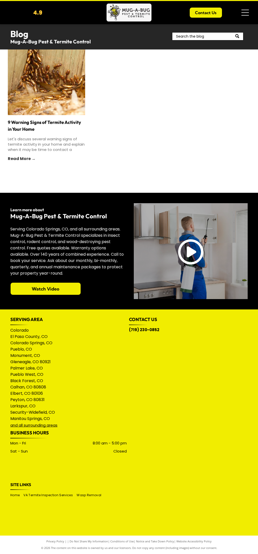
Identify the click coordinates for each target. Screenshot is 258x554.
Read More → (22, 159)
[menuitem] (16, 495)
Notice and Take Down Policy (155, 541)
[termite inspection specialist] (46, 82)
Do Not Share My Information (89, 541)
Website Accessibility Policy (194, 541)
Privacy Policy (55, 541)
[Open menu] (245, 12)
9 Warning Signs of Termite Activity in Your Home (44, 125)
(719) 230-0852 (144, 329)
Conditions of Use (122, 541)
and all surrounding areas (33, 425)
